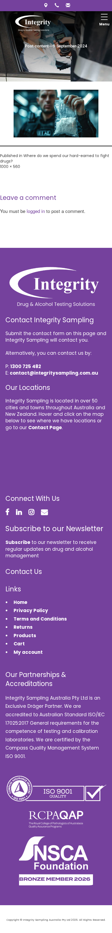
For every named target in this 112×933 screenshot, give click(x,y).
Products (25, 635)
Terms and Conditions (40, 619)
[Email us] (67, 5)
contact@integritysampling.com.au (54, 373)
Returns (23, 627)
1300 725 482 (25, 366)
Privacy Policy (31, 610)
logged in (36, 210)
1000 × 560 (10, 166)
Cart (19, 643)
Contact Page (45, 427)
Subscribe (17, 542)
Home (20, 602)
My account (28, 652)
